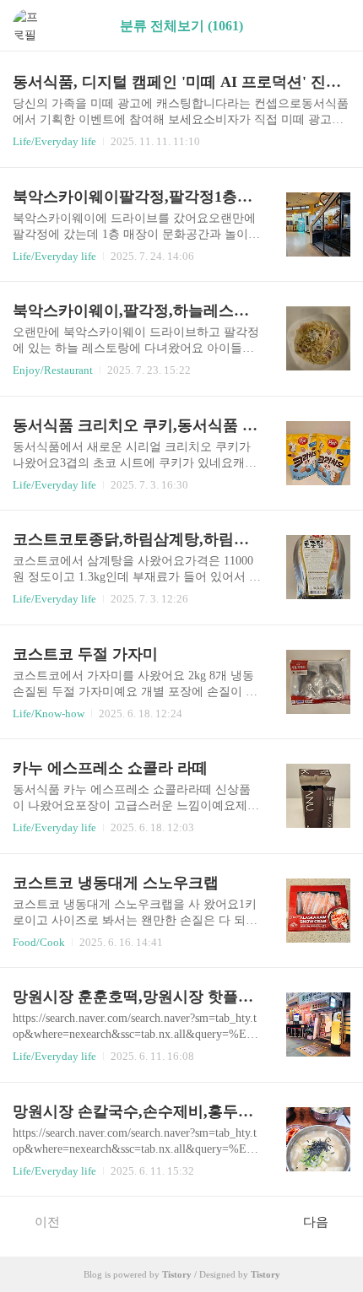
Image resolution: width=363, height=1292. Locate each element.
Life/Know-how (48, 713)
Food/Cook (39, 942)
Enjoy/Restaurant (53, 370)
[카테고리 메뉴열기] (333, 26)
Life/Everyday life (54, 141)
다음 (315, 1222)
